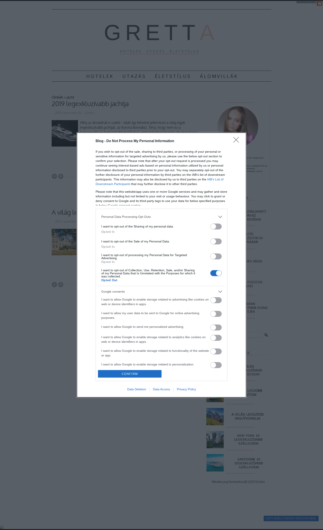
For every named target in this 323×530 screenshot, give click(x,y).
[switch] (216, 226)
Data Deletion (136, 389)
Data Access (161, 389)
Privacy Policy (186, 389)
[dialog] (161, 265)
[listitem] (161, 217)
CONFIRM (130, 374)
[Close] (237, 141)
